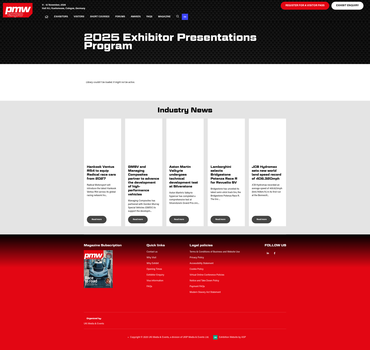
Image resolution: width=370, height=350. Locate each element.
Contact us (152, 252)
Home (46, 17)
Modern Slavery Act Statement (205, 292)
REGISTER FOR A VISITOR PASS (304, 5)
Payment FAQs (197, 286)
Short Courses (99, 17)
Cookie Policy (197, 269)
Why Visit (151, 258)
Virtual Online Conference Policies (207, 275)
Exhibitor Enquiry (155, 275)
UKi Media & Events (94, 324)
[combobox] (185, 17)
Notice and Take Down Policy (204, 281)
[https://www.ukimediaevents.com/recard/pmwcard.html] (102, 302)
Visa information (155, 281)
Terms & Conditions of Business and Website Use (215, 252)
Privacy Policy (197, 258)
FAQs (149, 17)
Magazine (164, 17)
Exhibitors (61, 17)
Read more (97, 219)
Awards (136, 17)
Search (177, 16)
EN (185, 17)
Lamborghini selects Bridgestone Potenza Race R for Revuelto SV (224, 174)
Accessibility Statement (201, 263)
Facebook (274, 253)
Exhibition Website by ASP (232, 337)
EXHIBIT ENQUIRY (347, 5)
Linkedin (268, 253)
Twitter (281, 253)
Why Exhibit (153, 263)
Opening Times (154, 269)
